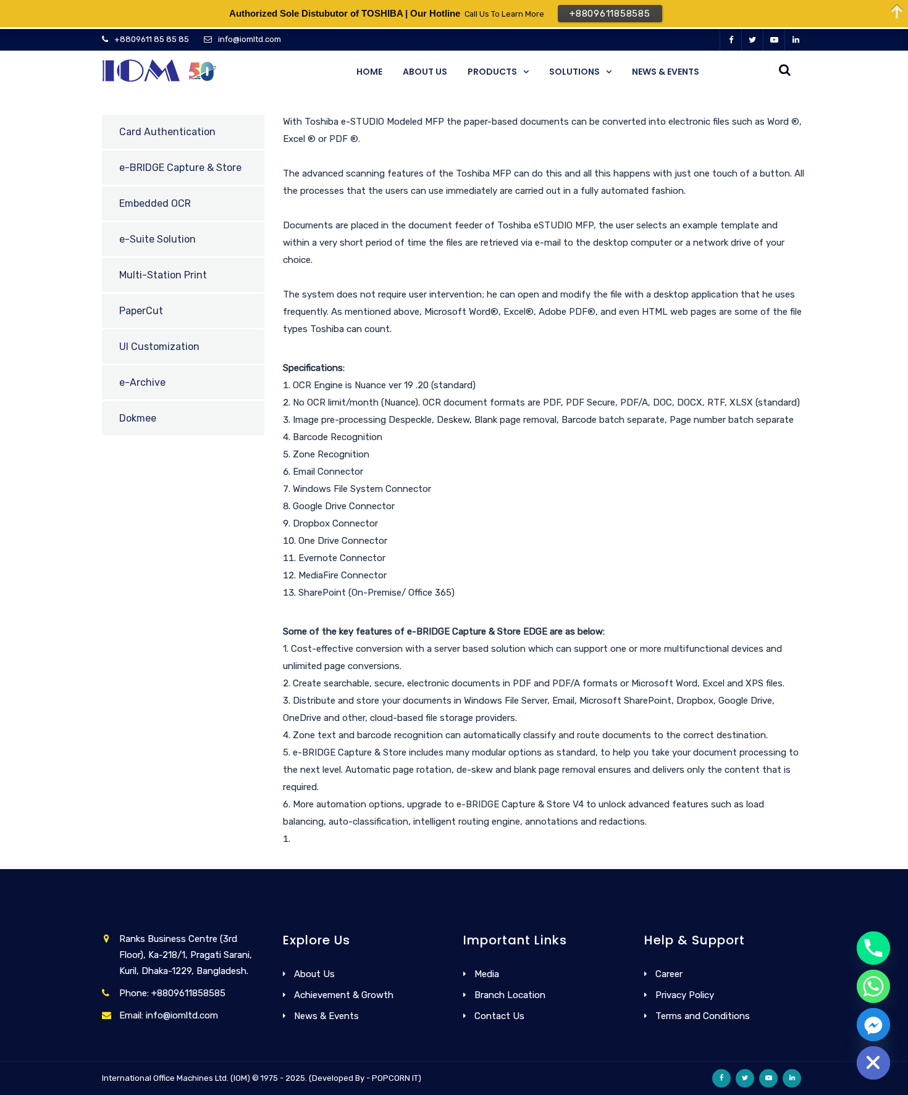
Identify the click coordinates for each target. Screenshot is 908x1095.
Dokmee (137, 418)
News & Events (665, 71)
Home (369, 71)
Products (492, 71)
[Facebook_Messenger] (873, 1024)
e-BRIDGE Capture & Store (180, 167)
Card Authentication (167, 132)
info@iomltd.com (249, 39)
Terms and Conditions (702, 1016)
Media (486, 974)
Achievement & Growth (343, 995)
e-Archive (142, 382)
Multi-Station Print (163, 275)
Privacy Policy (684, 995)
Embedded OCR (155, 203)
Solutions (574, 71)
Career (669, 974)
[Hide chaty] (873, 1063)
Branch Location (509, 995)
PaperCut (141, 311)
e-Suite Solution (157, 239)
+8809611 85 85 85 (151, 39)
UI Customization (159, 346)
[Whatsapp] (873, 986)
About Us (425, 71)
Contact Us (499, 1016)
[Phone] (873, 948)
